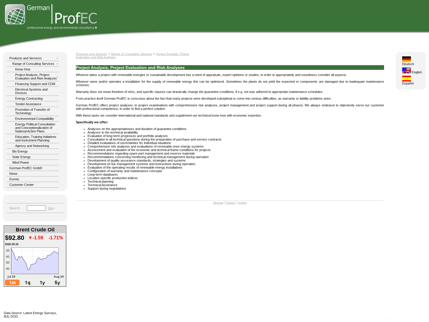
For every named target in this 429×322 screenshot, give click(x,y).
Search (14, 208)
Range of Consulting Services (33, 63)
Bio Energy (20, 151)
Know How (22, 69)
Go (50, 208)
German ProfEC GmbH (25, 168)
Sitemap (218, 202)
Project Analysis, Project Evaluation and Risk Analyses (36, 76)
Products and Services (25, 58)
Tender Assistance (28, 104)
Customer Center (21, 184)
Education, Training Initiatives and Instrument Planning (35, 138)
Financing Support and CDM (35, 84)
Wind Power (20, 162)
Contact (231, 202)
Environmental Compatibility (34, 118)
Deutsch (408, 64)
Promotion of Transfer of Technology (32, 111)
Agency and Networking (32, 146)
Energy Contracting (29, 98)
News (13, 173)
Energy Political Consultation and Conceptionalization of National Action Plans (35, 127)
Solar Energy (21, 157)
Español (408, 83)
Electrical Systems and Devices (31, 91)
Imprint (242, 202)
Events (14, 179)
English (416, 72)
